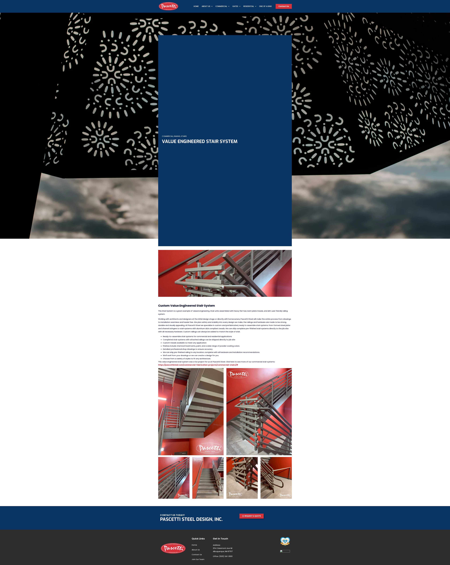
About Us (206, 6)
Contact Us (197, 554)
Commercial (221, 6)
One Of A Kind (265, 6)
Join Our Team (198, 559)
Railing (177, 136)
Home (196, 6)
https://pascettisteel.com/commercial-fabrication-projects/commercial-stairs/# (198, 365)
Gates (235, 6)
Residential (248, 6)
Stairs (184, 136)
